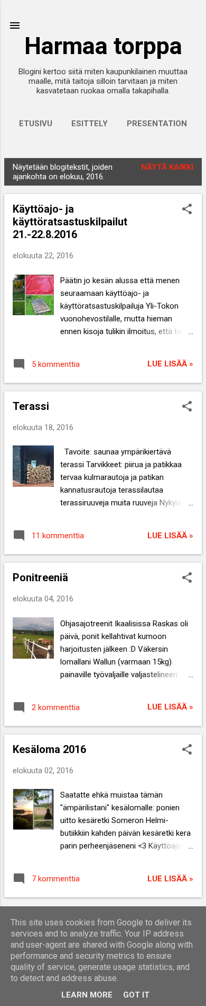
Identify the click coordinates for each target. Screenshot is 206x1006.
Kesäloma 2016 (49, 749)
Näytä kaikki (167, 167)
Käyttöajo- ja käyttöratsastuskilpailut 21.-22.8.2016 (70, 222)
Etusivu (35, 123)
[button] (187, 210)
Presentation (157, 123)
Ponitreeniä (40, 577)
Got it (136, 995)
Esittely (89, 123)
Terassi (31, 406)
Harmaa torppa (103, 46)
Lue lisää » (170, 364)
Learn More (87, 995)
